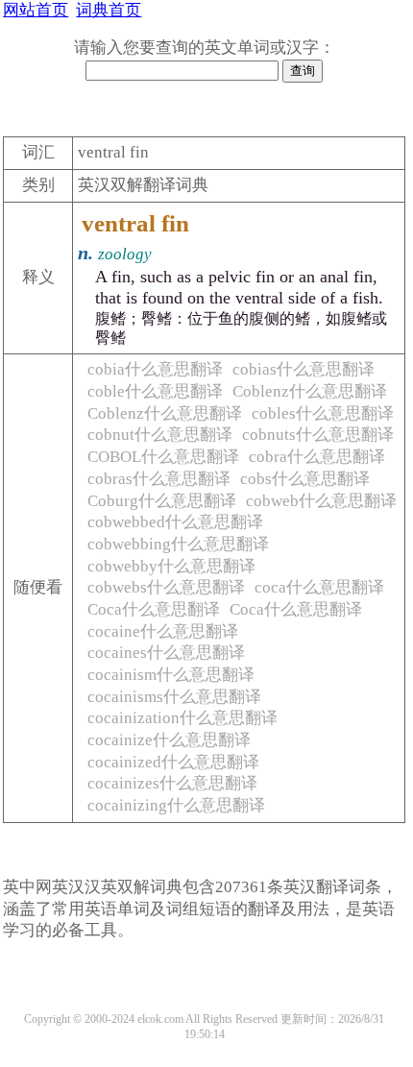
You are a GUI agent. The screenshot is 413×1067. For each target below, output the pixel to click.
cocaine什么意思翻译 (162, 631)
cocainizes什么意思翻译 (172, 783)
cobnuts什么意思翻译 (318, 434)
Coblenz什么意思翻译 (309, 391)
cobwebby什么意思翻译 (171, 566)
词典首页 (108, 10)
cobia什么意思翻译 (155, 369)
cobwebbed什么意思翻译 (175, 522)
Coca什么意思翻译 (153, 609)
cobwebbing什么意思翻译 (178, 544)
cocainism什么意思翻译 (171, 675)
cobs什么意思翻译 (305, 479)
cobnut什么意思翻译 (159, 434)
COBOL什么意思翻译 (163, 457)
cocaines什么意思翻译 (166, 652)
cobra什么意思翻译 (317, 457)
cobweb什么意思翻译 (321, 501)
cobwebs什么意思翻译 (166, 587)
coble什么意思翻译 (155, 391)
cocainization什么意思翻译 (182, 718)
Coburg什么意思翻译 (161, 501)
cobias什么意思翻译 (303, 369)
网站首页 (35, 10)
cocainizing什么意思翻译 (176, 805)
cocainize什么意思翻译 (169, 740)
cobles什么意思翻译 (323, 413)
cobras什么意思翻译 (159, 479)
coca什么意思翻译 (319, 587)
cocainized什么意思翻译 (173, 762)
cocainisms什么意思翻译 (174, 697)
